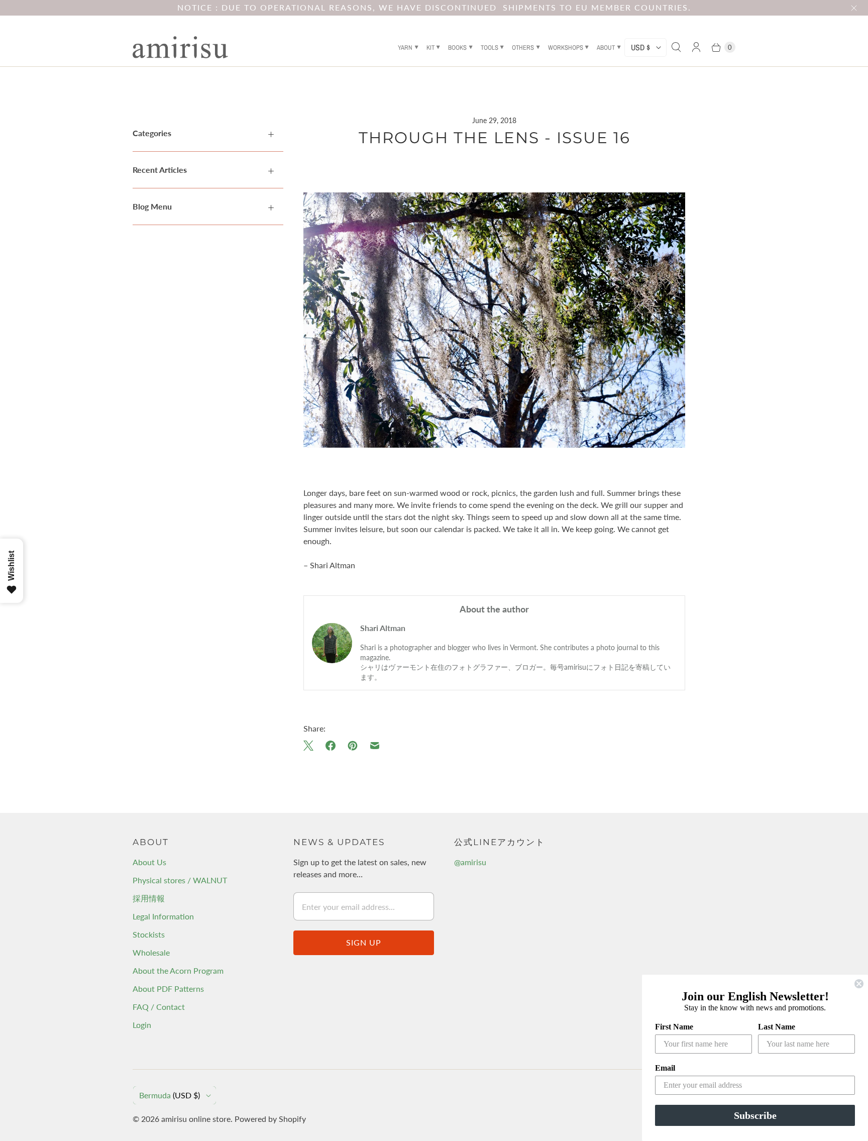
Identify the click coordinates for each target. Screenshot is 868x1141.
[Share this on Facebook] (330, 746)
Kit (430, 47)
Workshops (565, 47)
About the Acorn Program (178, 970)
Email (665, 1068)
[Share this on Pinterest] (353, 746)
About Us (149, 862)
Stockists (149, 934)
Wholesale (151, 952)
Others (523, 47)
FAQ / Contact (159, 1006)
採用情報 (149, 898)
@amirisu (470, 862)
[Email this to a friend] (375, 746)
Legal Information (163, 916)
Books (457, 47)
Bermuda (169, 1095)
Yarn (405, 47)
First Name (674, 1026)
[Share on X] (311, 746)
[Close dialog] (859, 984)
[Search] (676, 47)
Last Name (776, 1026)
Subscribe (755, 1115)
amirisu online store (196, 1118)
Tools (489, 47)
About (606, 47)
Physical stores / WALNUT (180, 880)
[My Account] (696, 47)
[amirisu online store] (180, 47)
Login (142, 1024)
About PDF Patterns (168, 988)
